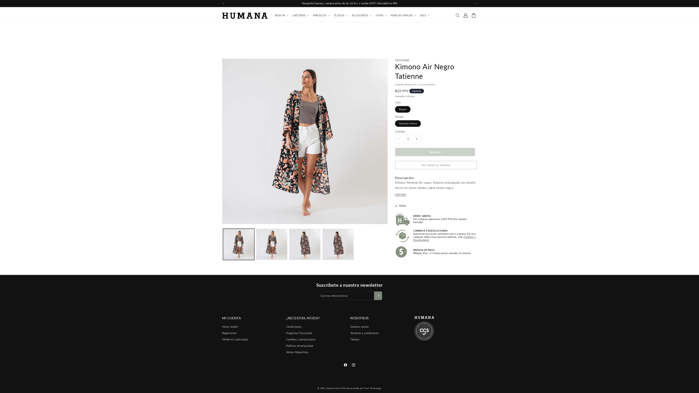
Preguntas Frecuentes (299, 333)
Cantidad (400, 131)
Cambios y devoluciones (300, 339)
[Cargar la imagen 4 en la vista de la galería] (338, 244)
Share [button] (402, 205)
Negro (404, 110)
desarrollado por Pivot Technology (364, 388)
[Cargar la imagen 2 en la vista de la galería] (271, 244)
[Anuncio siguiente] (476, 3)
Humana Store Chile (336, 388)
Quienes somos (359, 326)
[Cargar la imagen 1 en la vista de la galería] (238, 244)
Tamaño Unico (410, 124)
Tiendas (355, 339)
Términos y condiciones (364, 333)
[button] (281, 15)
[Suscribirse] (378, 295)
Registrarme (229, 333)
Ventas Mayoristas (297, 352)
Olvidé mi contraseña (235, 339)
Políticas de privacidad (299, 345)
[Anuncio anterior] (223, 3)
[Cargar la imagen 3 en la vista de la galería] (305, 244)
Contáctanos (294, 326)
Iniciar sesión (230, 326)
